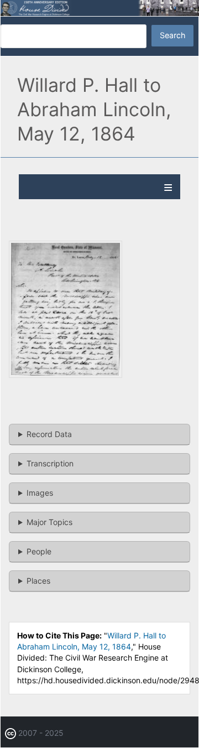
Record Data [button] (49, 434)
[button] (65, 375)
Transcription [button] (50, 463)
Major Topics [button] (49, 522)
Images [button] (40, 492)
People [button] (39, 551)
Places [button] (38, 580)
